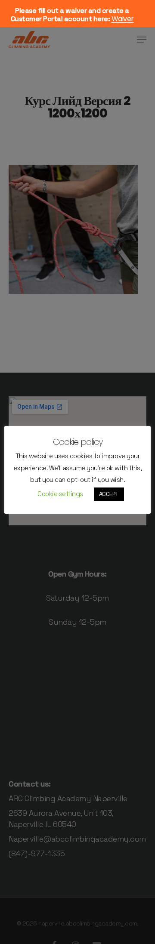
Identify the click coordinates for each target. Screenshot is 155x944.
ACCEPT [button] (109, 494)
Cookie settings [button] (60, 494)
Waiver (123, 19)
